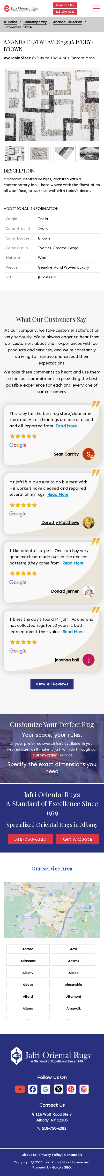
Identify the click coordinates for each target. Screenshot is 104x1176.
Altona (28, 1008)
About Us (29, 1155)
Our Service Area (52, 868)
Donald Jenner (65, 591)
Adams (73, 961)
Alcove (28, 985)
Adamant (28, 961)
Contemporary (35, 22)
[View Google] (45, 1088)
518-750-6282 (65, 11)
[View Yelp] (71, 1088)
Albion (74, 973)
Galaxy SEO (61, 1167)
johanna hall (67, 660)
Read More (66, 425)
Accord (27, 949)
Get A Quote (77, 839)
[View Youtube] (20, 1088)
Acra (73, 949)
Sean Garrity (66, 454)
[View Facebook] (32, 1088)
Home (12, 22)
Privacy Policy (50, 1155)
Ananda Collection (67, 22)
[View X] (58, 1088)
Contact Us (65, 5)
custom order (45, 755)
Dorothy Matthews (60, 522)
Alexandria (73, 985)
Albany (27, 973)
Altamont (73, 996)
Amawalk (74, 1008)
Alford (28, 996)
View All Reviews (52, 684)
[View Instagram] (84, 1088)
